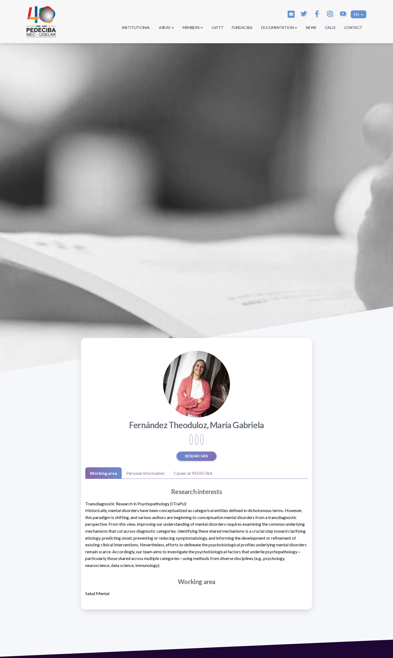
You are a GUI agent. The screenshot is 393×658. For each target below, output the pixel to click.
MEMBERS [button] (191, 27)
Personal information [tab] (145, 473)
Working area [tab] (103, 473)
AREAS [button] (164, 27)
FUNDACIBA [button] (242, 27)
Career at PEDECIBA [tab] (193, 473)
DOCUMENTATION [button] (277, 27)
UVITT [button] (217, 27)
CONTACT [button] (353, 27)
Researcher (196, 456)
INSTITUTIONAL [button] (136, 27)
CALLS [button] (330, 27)
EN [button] (357, 14)
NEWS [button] (311, 27)
